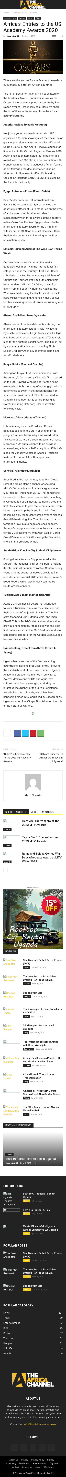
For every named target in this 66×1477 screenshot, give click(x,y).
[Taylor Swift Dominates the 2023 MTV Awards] (11, 841)
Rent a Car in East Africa (36, 1210)
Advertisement (40, 1463)
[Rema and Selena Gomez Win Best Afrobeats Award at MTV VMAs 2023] (11, 857)
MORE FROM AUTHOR (42, 812)
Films (38, 18)
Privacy (24, 1459)
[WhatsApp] (40, 733)
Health (27, 983)
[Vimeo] (33, 1447)
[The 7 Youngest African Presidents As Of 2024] (11, 1013)
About (38, 1466)
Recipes (27, 996)
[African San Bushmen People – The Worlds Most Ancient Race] (11, 1062)
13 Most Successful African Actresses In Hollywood (51, 758)
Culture (27, 1065)
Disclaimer (24, 1463)
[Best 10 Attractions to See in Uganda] (33, 1149)
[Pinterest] (33, 733)
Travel (26, 1201)
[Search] (61, 4)
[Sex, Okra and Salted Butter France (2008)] (11, 964)
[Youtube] (51, 1447)
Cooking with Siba (32, 992)
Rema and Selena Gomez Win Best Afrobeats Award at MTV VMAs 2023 (42, 857)
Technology (28, 1049)
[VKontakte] (42, 1447)
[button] (5, 4)
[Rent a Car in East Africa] (11, 1214)
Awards (33, 12)
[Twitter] (25, 733)
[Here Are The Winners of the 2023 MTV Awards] (11, 825)
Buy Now (54, 1463)
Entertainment (19, 12)
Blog (26, 1032)
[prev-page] (5, 870)
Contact (15, 1466)
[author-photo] (33, 790)
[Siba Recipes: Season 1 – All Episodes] (11, 1030)
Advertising (10, 1463)
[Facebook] (17, 733)
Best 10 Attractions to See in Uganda (30, 1159)
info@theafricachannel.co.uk (40, 1424)
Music (26, 1098)
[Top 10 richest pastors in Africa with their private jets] (11, 1046)
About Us (13, 1459)
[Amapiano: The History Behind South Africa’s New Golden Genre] (11, 1095)
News (26, 967)
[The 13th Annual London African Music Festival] (11, 1111)
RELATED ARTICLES (16, 812)
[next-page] (11, 870)
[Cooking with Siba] (11, 997)
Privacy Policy (37, 1459)
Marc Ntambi (12, 36)
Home (6, 12)
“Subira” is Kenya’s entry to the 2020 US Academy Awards (17, 758)
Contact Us (27, 1466)
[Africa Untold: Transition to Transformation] (11, 1079)
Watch (30, 18)
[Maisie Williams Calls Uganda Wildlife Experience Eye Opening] (11, 1231)
